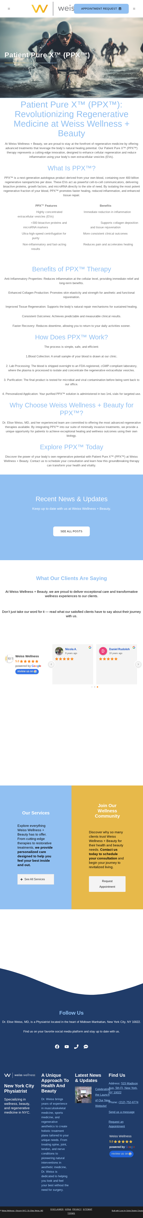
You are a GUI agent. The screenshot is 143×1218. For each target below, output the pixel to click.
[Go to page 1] (94, 687)
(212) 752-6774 (128, 1102)
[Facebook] (57, 1046)
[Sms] (86, 1046)
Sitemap (87, 1209)
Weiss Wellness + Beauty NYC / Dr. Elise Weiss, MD (22, 1211)
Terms (71, 1213)
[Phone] (76, 1046)
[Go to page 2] (97, 687)
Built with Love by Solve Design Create (127, 1211)
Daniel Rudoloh (119, 649)
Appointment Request (99, 8)
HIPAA (68, 1209)
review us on (25, 671)
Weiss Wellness (27, 656)
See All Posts (71, 531)
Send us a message (121, 1112)
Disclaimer (57, 1209)
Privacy (77, 1209)
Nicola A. (71, 649)
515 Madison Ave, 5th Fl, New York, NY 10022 (123, 1088)
